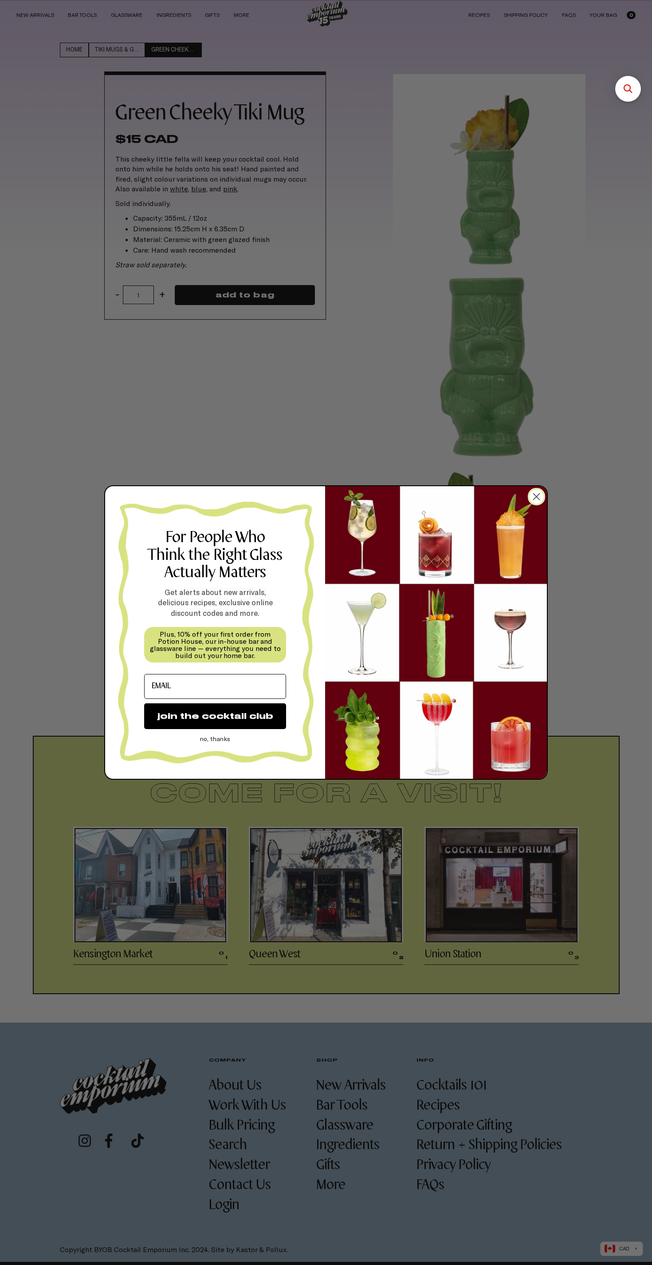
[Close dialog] (536, 496)
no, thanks (215, 738)
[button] (628, 89)
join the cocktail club (215, 716)
